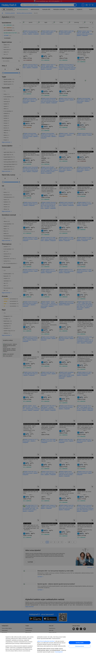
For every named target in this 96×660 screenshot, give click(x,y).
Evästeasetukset (79, 646)
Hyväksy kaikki (79, 642)
